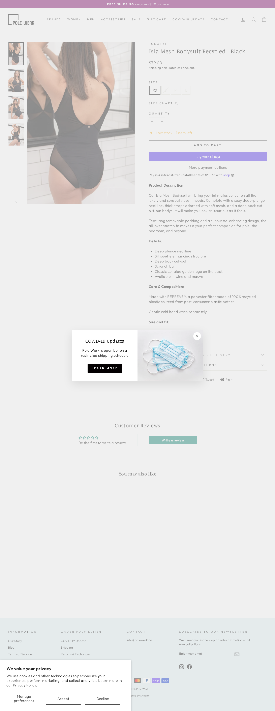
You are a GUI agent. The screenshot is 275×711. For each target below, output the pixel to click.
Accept (63, 698)
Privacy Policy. (25, 685)
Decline (102, 698)
